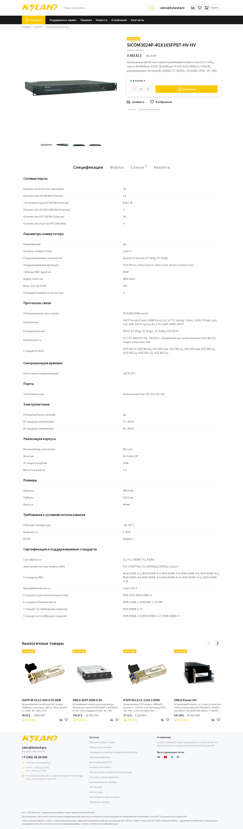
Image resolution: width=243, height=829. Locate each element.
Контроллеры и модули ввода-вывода (110, 772)
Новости (101, 20)
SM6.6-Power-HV (185, 700)
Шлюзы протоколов (100, 747)
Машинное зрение (99, 802)
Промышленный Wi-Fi (100, 762)
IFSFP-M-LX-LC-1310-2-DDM (141, 700)
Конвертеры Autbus (100, 767)
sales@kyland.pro (172, 8)
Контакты (137, 20)
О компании (119, 20)
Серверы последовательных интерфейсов (113, 752)
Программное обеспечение (104, 797)
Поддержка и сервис (62, 20)
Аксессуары (96, 792)
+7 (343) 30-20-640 (34, 757)
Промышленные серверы (103, 782)
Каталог (36, 20)
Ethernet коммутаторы (149, 109)
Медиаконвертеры (100, 757)
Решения (86, 20)
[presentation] (208, 643)
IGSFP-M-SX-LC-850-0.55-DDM (41, 700)
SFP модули (95, 787)
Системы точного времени (104, 777)
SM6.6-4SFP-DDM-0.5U (87, 700)
